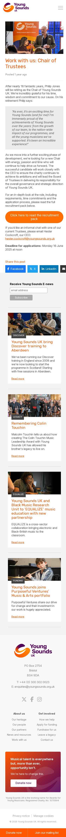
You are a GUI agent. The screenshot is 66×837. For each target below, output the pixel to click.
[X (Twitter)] (25, 699)
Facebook (17, 269)
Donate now (23, 783)
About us (19, 713)
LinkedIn (51, 269)
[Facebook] (33, 699)
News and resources (19, 734)
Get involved (47, 713)
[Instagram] (41, 699)
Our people (19, 724)
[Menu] (60, 8)
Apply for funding (47, 724)
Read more (17, 378)
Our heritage (19, 719)
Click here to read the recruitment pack (34, 217)
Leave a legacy (47, 734)
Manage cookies (43, 815)
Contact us (47, 739)
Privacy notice (21, 815)
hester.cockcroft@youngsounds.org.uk (30, 238)
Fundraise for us (46, 729)
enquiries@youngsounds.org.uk (35, 686)
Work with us (19, 739)
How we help (47, 719)
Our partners (19, 729)
